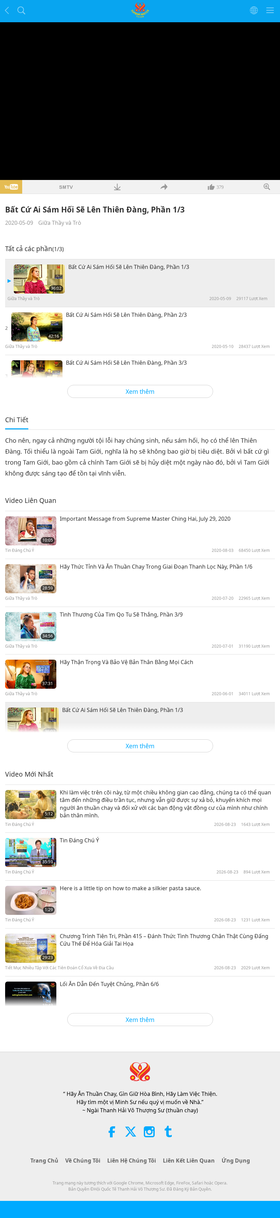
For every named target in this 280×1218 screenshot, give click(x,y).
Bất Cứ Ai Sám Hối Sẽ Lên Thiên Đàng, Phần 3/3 (126, 362)
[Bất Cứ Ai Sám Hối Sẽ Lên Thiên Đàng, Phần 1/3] (39, 279)
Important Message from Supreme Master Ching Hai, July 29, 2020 (145, 518)
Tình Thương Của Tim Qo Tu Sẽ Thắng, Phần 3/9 (121, 614)
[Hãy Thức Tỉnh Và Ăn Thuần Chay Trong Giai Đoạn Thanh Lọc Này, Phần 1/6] (30, 578)
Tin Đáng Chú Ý (79, 840)
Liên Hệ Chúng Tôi (131, 1160)
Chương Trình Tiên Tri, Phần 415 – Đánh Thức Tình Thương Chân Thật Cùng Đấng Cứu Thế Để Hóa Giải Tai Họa (164, 939)
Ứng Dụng (236, 1160)
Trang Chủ (44, 1160)
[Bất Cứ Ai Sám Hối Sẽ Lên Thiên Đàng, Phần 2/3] (36, 326)
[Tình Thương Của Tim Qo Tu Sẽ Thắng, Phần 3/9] (30, 626)
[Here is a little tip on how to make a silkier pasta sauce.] (30, 900)
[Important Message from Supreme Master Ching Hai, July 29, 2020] (30, 530)
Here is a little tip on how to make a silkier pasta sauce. (130, 888)
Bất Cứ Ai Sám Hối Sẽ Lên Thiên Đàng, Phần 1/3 (128, 267)
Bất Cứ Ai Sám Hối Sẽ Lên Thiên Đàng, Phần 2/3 (126, 315)
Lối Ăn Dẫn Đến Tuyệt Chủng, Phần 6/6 (109, 984)
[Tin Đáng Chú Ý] (30, 852)
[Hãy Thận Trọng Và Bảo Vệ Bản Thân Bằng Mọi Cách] (30, 674)
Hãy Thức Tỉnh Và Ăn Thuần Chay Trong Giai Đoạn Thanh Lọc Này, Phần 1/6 (156, 566)
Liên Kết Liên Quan (189, 1160)
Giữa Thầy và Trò (59, 222)
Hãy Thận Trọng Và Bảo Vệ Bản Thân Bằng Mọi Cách (126, 662)
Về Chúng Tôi (82, 1160)
